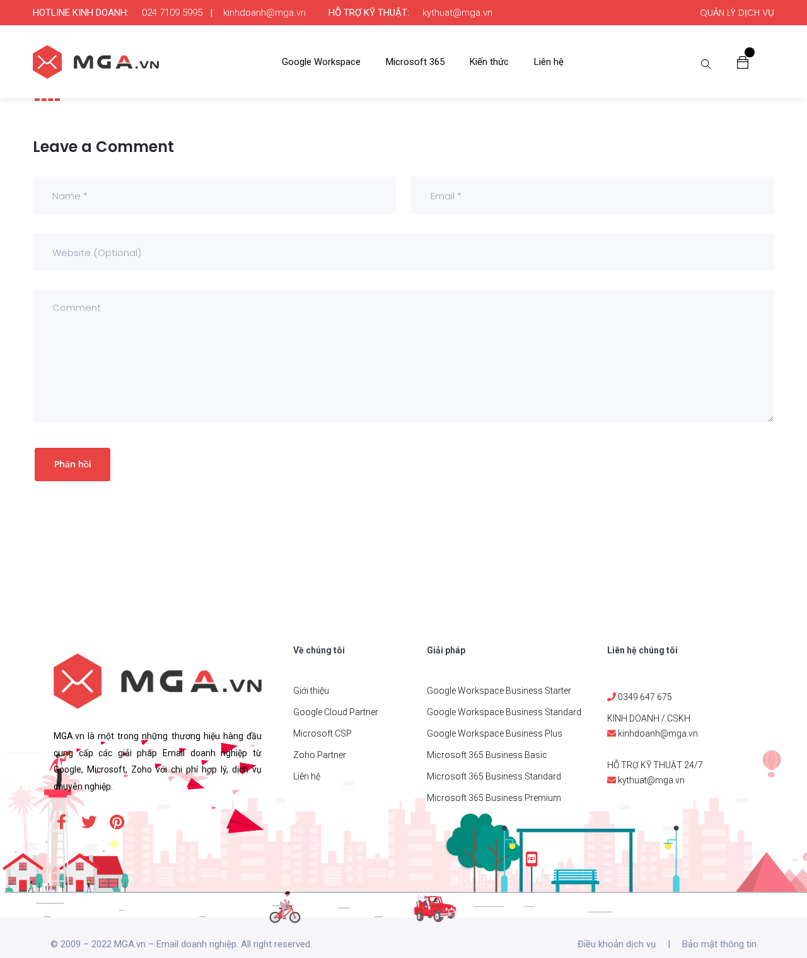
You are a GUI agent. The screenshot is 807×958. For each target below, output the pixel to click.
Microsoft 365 (415, 61)
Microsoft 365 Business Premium (494, 798)
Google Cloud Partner (335, 712)
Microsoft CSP (322, 733)
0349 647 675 (645, 697)
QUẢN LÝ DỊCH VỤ (737, 12)
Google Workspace (321, 61)
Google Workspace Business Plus (494, 733)
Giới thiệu (311, 691)
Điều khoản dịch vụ (617, 944)
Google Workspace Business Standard (504, 712)
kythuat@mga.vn (457, 12)
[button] (742, 61)
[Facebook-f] (61, 821)
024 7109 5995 (172, 12)
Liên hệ (549, 61)
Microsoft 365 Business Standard (494, 776)
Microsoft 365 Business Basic (487, 755)
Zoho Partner (319, 755)
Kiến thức (489, 61)
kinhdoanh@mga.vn (264, 12)
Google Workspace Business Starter (499, 691)
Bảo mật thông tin (719, 944)
